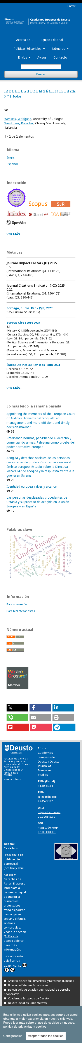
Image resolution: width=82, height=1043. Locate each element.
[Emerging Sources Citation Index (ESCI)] (17, 208)
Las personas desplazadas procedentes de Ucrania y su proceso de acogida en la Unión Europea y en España (38, 501)
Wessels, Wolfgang (17, 119)
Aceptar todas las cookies (45, 1035)
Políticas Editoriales (28, 48)
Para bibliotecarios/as (21, 611)
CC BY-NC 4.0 (12, 965)
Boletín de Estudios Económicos (28, 985)
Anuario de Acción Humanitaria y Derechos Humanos (41, 981)
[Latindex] (17, 217)
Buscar (41, 74)
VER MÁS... (15, 234)
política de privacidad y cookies (24, 1026)
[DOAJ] (61, 217)
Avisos (42, 57)
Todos (16, 96)
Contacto (60, 57)
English (11, 157)
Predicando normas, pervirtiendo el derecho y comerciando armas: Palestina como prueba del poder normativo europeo (41, 442)
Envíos (23, 57)
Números (59, 48)
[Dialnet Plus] (39, 217)
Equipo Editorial (52, 40)
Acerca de (23, 40)
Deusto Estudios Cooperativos (27, 1003)
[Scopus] (39, 208)
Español (12, 164)
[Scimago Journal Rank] (61, 208)
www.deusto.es (12, 779)
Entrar (71, 6)
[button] (17, 707)
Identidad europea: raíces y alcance (32, 486)
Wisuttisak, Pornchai (18, 123)
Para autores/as (17, 604)
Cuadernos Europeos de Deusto (28, 998)
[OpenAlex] (17, 226)
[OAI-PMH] (66, 859)
